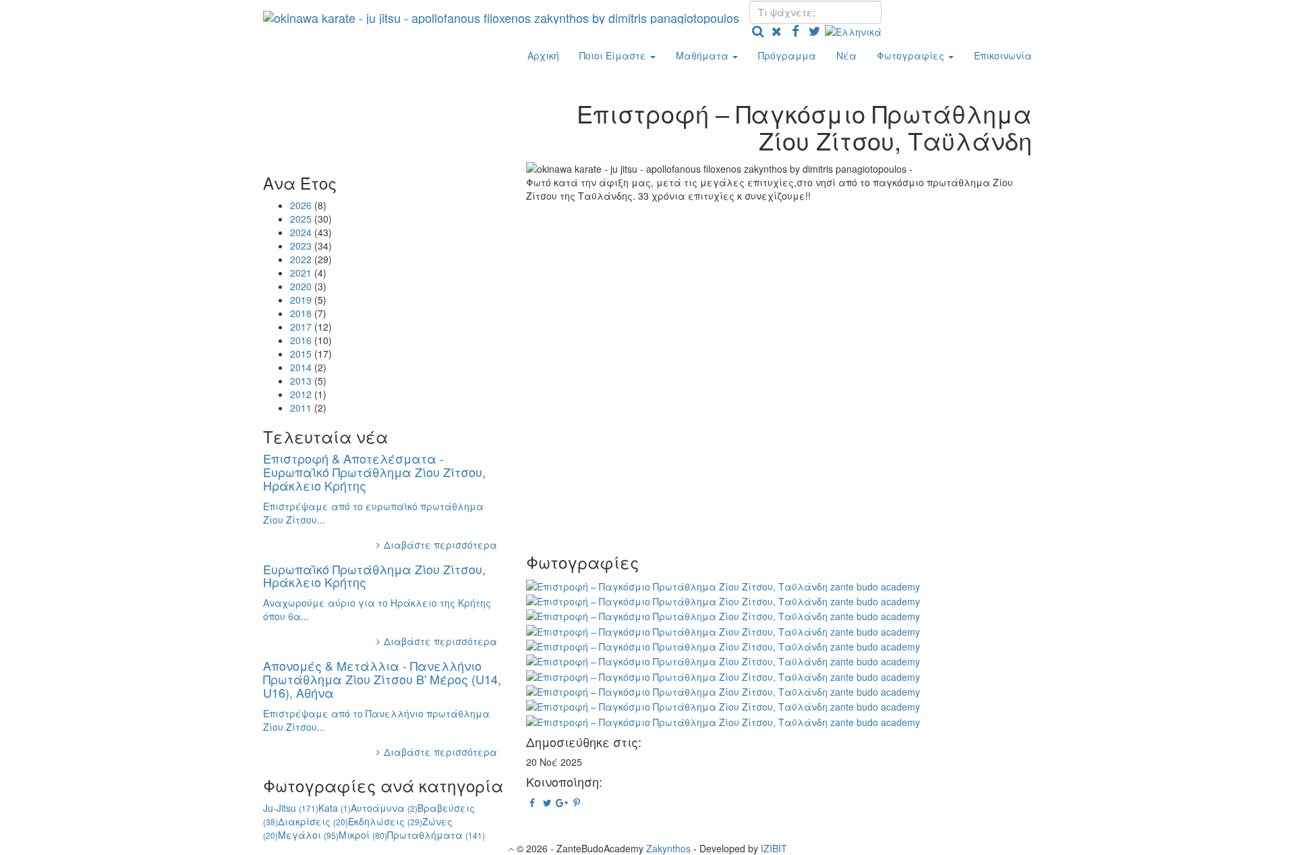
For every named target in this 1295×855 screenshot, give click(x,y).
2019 (301, 299)
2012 (301, 394)
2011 (301, 407)
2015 (301, 353)
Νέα (846, 55)
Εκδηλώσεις (385, 821)
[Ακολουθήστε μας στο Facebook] (795, 30)
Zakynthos (668, 848)
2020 (301, 286)
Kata (334, 808)
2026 (301, 205)
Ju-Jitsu (290, 808)
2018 (301, 313)
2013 (301, 380)
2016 (301, 340)
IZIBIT (774, 848)
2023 (301, 245)
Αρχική (543, 55)
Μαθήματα (703, 55)
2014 (301, 367)
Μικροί (363, 835)
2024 (301, 232)
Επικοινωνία (1003, 55)
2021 (301, 272)
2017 (301, 326)
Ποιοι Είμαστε (614, 55)
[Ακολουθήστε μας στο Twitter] (814, 30)
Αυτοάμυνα (384, 808)
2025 (301, 218)
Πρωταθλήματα (436, 835)
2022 (301, 259)
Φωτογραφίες (912, 55)
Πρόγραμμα (787, 55)
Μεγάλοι (308, 835)
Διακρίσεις (313, 821)
